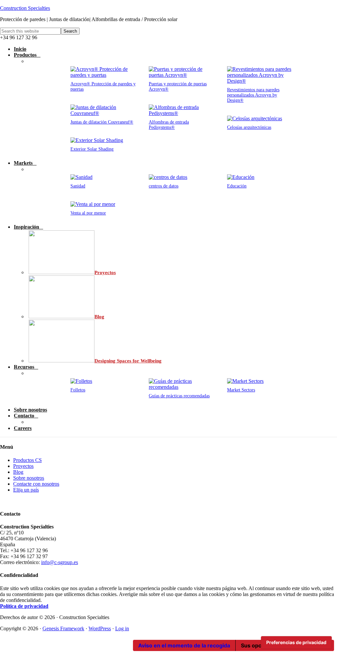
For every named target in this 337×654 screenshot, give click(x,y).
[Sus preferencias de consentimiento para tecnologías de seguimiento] (296, 642)
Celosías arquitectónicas (249, 127)
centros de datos (163, 186)
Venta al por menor (88, 213)
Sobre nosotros (28, 478)
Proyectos (23, 466)
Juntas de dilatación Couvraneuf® (101, 122)
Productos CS (27, 460)
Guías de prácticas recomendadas (179, 395)
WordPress (100, 628)
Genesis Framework (63, 628)
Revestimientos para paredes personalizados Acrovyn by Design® (253, 95)
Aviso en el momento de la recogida (184, 645)
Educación (236, 186)
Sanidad (77, 186)
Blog (18, 472)
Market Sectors (241, 389)
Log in (122, 628)
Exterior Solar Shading (92, 149)
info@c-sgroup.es (59, 562)
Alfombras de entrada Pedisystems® (169, 125)
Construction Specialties (25, 8)
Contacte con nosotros (36, 484)
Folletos (77, 389)
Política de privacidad (24, 606)
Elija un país (26, 490)
